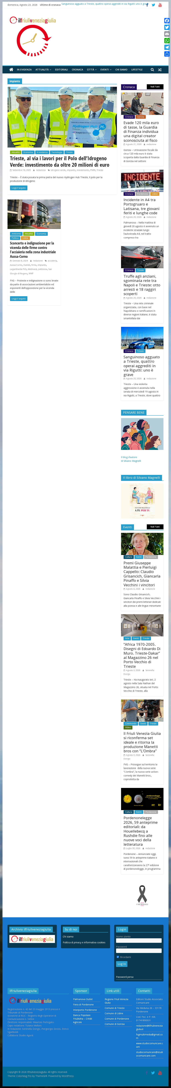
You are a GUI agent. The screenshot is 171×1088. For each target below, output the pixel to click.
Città (90, 69)
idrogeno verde (58, 170)
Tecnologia (57, 152)
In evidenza (24, 69)
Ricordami (125, 957)
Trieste (69, 152)
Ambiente (16, 233)
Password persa (124, 976)
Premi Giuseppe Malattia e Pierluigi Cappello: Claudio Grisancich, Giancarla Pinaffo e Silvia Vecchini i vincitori (142, 573)
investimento (83, 170)
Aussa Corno (16, 265)
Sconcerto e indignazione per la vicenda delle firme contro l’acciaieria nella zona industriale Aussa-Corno (33, 249)
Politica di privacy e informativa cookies (84, 942)
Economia (28, 152)
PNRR (92, 170)
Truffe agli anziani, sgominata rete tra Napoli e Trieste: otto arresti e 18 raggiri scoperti (142, 285)
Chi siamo (121, 69)
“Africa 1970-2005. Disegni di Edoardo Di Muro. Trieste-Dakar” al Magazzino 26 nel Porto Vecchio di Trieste (142, 655)
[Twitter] (167, 27)
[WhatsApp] (167, 40)
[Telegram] (167, 47)
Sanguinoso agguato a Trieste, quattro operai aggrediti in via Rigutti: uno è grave (105, 4)
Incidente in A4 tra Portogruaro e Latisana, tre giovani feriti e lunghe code (141, 206)
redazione (41, 170)
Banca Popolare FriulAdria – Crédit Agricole (82, 1019)
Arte (127, 638)
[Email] (167, 34)
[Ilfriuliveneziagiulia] (11, 69)
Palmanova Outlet (83, 999)
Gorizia (140, 116)
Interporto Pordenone (85, 1009)
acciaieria (52, 260)
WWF (31, 273)
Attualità (42, 69)
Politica (15, 238)
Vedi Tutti (155, 86)
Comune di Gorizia (115, 1024)
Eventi (105, 69)
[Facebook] (167, 20)
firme (33, 265)
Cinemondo (130, 723)
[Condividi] (167, 54)
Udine (25, 238)
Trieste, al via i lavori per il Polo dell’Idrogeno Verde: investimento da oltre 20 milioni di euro (59, 161)
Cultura (128, 556)
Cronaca (77, 69)
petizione (42, 269)
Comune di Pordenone (117, 1018)
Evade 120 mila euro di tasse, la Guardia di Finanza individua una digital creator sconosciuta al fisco (141, 131)
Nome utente (123, 936)
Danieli (27, 265)
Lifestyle (137, 69)
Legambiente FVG (18, 269)
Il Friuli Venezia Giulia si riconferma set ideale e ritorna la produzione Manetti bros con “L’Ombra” (142, 742)
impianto (71, 170)
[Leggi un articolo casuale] (159, 69)
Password (121, 946)
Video (128, 727)
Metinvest (32, 269)
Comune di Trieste (115, 1008)
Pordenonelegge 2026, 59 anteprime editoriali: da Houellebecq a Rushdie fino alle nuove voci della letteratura (141, 831)
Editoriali (61, 69)
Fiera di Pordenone (83, 1004)
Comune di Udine (114, 1013)
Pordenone (142, 193)
